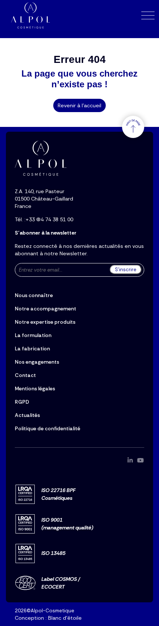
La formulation (33, 335)
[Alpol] (30, 15)
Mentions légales (35, 388)
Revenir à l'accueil (79, 105)
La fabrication (32, 348)
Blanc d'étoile (65, 618)
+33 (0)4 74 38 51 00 (49, 219)
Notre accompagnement (45, 308)
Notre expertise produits (45, 322)
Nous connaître (34, 295)
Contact (25, 375)
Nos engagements (37, 362)
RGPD (22, 401)
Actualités (27, 415)
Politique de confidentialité (47, 428)
